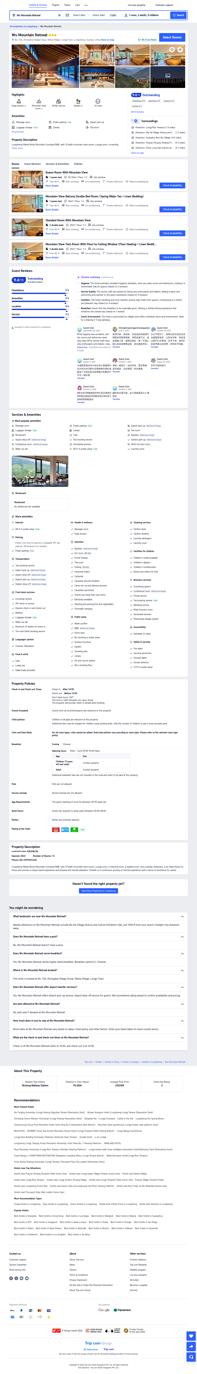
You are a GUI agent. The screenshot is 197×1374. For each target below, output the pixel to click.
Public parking (79, 426)
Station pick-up (138, 439)
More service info (17, 1270)
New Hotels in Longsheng (55, 1204)
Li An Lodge (100, 1137)
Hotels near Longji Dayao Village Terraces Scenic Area (94, 1173)
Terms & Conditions (79, 1275)
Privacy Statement (78, 1280)
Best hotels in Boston (99, 1228)
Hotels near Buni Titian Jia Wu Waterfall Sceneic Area (142, 1186)
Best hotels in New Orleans (49, 1228)
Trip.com (88, 1062)
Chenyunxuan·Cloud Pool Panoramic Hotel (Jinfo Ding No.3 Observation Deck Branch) (54, 1125)
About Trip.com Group (80, 1290)
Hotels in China (112, 1062)
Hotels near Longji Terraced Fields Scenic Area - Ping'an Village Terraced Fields (126, 1180)
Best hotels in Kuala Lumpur (73, 1222)
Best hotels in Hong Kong (51, 1216)
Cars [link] (77, 5)
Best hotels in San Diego (145, 1222)
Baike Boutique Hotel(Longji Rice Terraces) (127, 1155)
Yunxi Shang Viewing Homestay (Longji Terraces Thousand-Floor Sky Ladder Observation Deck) (59, 1162)
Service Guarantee (17, 1265)
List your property (138, 1275)
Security (133, 1290)
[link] (136, 5)
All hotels (134, 1280)
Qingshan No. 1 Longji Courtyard (99, 1118)
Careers (73, 1270)
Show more (17, 148)
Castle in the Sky (125, 1118)
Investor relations (138, 1259)
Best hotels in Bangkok (102, 1216)
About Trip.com (77, 1259)
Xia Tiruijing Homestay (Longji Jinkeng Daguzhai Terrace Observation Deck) (49, 1112)
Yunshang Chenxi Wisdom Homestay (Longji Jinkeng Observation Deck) (48, 1118)
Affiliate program (138, 1270)
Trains (67, 5)
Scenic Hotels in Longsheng (83, 1204)
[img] (45, 66)
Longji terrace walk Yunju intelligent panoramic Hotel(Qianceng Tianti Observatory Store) (131, 1149)
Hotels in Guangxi (130, 1062)
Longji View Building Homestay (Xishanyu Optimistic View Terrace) (45, 1137)
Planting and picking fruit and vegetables (93, 604)
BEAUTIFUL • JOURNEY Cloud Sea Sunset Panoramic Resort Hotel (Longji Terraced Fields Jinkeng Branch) (64, 1131)
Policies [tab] (78, 163)
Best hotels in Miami (23, 1228)
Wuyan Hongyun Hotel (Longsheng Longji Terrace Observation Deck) (120, 1112)
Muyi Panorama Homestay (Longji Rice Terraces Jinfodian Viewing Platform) (50, 1149)
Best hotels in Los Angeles (53, 1234)
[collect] (191, 1336)
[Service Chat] (191, 1357)
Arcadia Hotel (86, 1137)
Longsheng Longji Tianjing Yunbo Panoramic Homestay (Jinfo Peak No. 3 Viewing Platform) (58, 1143)
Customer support (17, 1259)
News (72, 1265)
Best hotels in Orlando (122, 1228)
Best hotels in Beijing (126, 1216)
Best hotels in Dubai (98, 1222)
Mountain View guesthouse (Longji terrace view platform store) (128, 1125)
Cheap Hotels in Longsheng (27, 1204)
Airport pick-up (138, 426)
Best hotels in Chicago (121, 1222)
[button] (86, 5)
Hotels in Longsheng (152, 1062)
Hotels (99, 1062)
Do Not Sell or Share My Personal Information (91, 1285)
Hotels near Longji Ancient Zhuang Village (67, 1180)
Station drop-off (23, 584)
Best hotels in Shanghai (25, 1216)
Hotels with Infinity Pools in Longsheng (118, 1204)
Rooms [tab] (15, 163)
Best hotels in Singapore (45, 1222)
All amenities (18, 132)
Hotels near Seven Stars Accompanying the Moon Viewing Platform (82, 1186)
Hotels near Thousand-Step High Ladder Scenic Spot (39, 1192)
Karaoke (135, 435)
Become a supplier (138, 1285)
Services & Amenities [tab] (57, 163)
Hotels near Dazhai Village (134, 1173)
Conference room (23, 444)
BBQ (76, 628)
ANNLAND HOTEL (112, 1143)
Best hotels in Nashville (75, 1228)
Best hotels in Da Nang (79, 1234)
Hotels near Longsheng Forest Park (31, 1186)
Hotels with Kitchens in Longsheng (156, 1204)
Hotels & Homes (38, 5)
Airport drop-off (22, 439)
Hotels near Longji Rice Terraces (29, 1180)
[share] (191, 1346)
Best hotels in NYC (23, 1222)
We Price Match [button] (149, 39)
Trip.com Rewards (138, 1265)
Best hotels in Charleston (26, 1234)
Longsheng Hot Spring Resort (150, 1118)
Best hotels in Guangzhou (151, 1216)
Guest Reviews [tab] (32, 163)
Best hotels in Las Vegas (77, 1216)
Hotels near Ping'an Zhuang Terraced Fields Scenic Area (40, 1173)
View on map (137, 153)
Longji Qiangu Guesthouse (129, 1131)
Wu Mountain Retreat (29, 35)
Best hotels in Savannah (146, 1228)
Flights (55, 5)
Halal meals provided (25, 670)
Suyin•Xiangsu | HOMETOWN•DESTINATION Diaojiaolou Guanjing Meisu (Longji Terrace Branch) (59, 1155)
